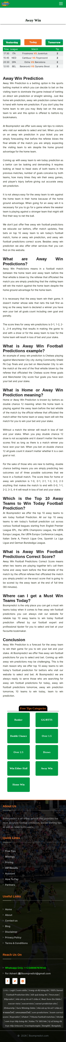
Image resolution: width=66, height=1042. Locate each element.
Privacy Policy (13, 937)
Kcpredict (15, 1017)
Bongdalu (56, 1025)
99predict (9, 999)
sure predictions (40, 1012)
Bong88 (46, 1025)
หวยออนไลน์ (8, 1012)
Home (8, 909)
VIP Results (11, 867)
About (8, 914)
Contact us (11, 920)
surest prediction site (46, 1003)
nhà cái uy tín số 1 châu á (28, 999)
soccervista (28, 1003)
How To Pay (11, 879)
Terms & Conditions (16, 943)
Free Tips (10, 851)
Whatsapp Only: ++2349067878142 (25, 967)
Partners (10, 884)
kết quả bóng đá (39, 994)
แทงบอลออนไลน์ (23, 1012)
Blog (7, 926)
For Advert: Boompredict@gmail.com (28, 973)
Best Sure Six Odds (51, 999)
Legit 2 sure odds (18, 990)
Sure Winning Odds (25, 1008)
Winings (10, 856)
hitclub (60, 1017)
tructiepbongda (32, 1025)
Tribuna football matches (42, 1017)
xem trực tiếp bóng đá (16, 1021)
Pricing (9, 862)
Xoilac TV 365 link (38, 1021)
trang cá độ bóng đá (39, 990)
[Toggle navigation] (61, 4)
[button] (12, 42)
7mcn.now (54, 994)
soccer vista (14, 1003)
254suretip (9, 1008)
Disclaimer (11, 931)
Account (10, 873)
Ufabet (24, 1017)
